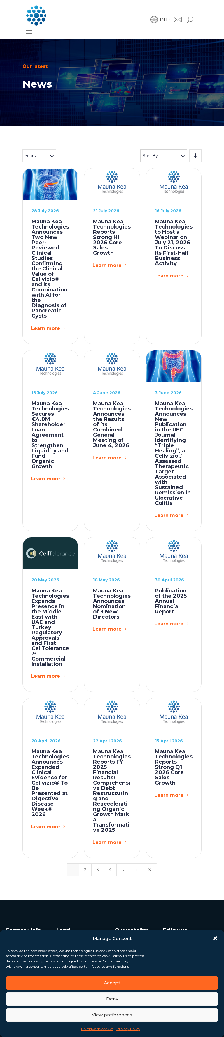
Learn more (45, 328)
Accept (112, 982)
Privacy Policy (128, 1029)
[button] (215, 938)
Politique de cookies (97, 1029)
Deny (112, 998)
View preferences (112, 1014)
